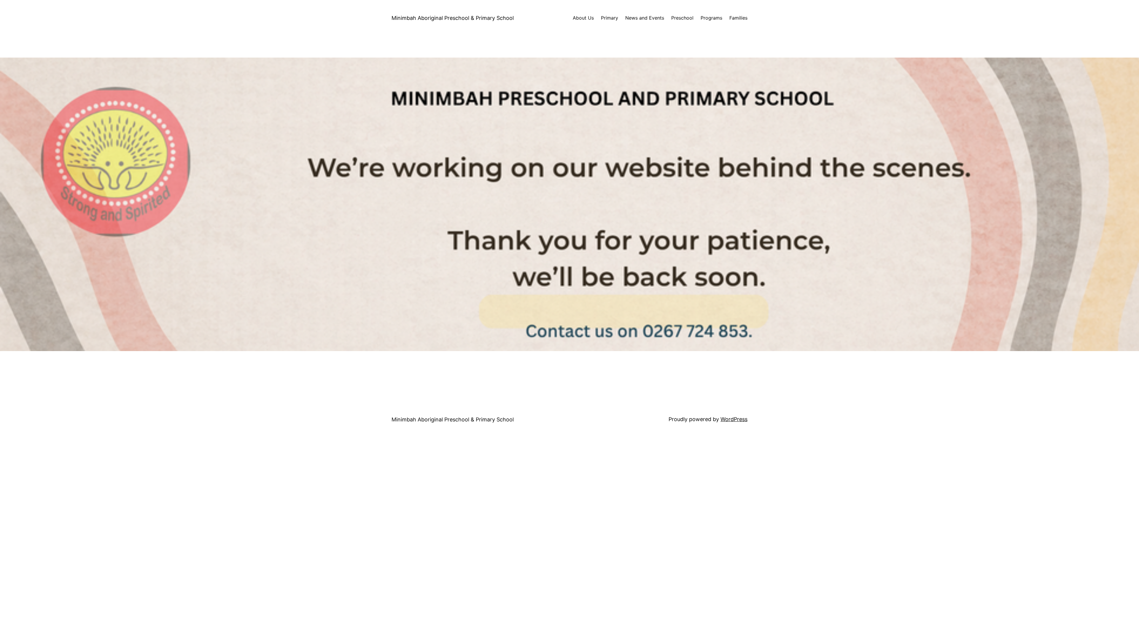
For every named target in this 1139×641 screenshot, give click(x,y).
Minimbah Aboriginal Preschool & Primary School (453, 18)
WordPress (733, 419)
